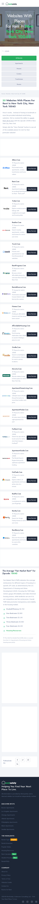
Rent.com (15, 181)
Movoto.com (17, 369)
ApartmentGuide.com (20, 450)
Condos (19, 74)
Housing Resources (8, 850)
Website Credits (7, 882)
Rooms (19, 84)
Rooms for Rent (7, 890)
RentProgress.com (19, 265)
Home (3, 93)
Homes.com (16, 306)
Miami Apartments (8, 826)
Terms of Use (6, 879)
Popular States (6, 847)
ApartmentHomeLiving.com (22, 388)
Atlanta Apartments (8, 818)
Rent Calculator (9, 854)
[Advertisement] (20, 147)
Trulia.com (16, 201)
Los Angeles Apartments (10, 811)
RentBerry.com (17, 530)
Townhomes (19, 79)
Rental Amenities (7, 843)
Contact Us (5, 886)
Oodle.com (16, 347)
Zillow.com (16, 160)
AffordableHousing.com (21, 326)
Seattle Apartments (8, 829)
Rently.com (16, 511)
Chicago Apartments (8, 815)
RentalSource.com (19, 287)
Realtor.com (16, 222)
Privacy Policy (6, 875)
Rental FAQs (5, 861)
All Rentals (19, 58)
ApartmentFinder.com (20, 410)
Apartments (19, 63)
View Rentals (32, 168)
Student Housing (9, 858)
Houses (19, 68)
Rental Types (9, 840)
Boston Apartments (8, 808)
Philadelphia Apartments (9, 822)
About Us (5, 871)
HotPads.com (17, 472)
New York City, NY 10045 (18, 93)
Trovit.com (16, 244)
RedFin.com (16, 494)
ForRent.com (17, 429)
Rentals (8, 93)
